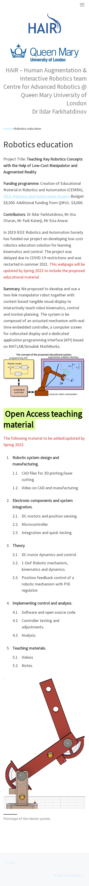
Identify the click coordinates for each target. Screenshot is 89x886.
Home (7, 129)
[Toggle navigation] (82, 4)
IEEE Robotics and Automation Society (36, 196)
